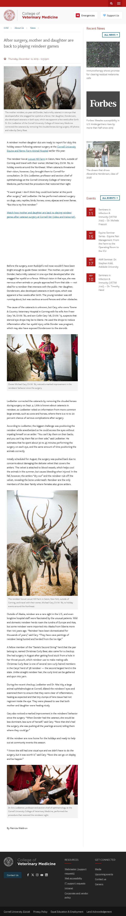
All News (110, 34)
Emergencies (88, 15)
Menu (118, 3)
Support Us (113, 15)
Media (98, 869)
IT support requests (75, 883)
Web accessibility (73, 878)
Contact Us (12, 875)
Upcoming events (104, 874)
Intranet (69, 888)
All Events (109, 198)
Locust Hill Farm (36, 159)
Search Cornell (111, 3)
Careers (99, 884)
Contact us (100, 879)
